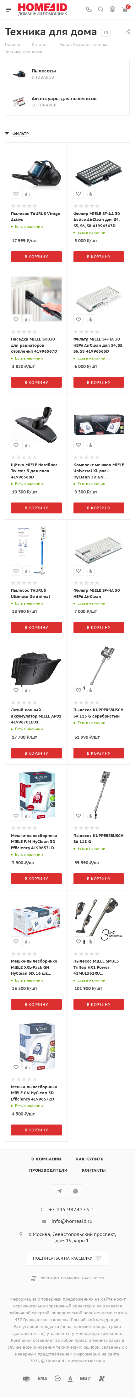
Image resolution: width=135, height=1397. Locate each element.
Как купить (90, 1159)
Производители (48, 1170)
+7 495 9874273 (69, 1209)
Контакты (94, 1170)
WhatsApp (75, 1191)
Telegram (59, 1191)
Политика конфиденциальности (73, 1278)
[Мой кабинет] (112, 10)
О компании (46, 1159)
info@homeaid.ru (72, 1221)
